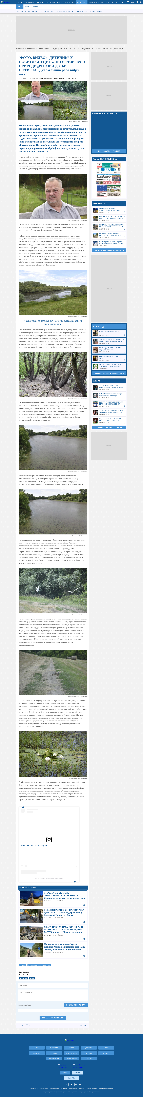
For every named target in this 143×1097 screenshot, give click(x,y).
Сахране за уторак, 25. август (109, 333)
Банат (20, 7)
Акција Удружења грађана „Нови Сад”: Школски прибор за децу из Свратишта (109, 366)
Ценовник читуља (55, 1088)
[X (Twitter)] (71, 1084)
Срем (35, 7)
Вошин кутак (96, 11)
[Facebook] (63, 1084)
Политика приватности (106, 1088)
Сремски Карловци (64, 11)
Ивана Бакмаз (48, 78)
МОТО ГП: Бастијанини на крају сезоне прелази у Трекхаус (109, 395)
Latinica (65, 1073)
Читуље (89, 1058)
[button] (128, 2)
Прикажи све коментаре (52, 1018)
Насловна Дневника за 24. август (109, 180)
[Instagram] (67, 1084)
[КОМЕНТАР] (27, 1025)
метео (20, 11)
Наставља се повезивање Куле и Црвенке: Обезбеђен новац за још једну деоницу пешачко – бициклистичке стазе (53, 950)
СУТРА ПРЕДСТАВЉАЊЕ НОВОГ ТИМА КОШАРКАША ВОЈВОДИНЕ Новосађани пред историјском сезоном (109, 412)
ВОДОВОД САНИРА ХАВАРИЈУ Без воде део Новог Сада (109, 350)
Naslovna (71, 1078)
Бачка (28, 7)
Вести (19, 2)
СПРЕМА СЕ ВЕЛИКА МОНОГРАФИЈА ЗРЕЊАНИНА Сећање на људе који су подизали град (53, 899)
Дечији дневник (72, 1058)
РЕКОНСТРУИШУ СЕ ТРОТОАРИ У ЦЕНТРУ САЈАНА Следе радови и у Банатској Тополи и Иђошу (53, 916)
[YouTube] (75, 1084)
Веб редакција (73, 1088)
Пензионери (81, 11)
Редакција (81, 1088)
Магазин (120, 2)
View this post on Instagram (34, 845)
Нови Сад (69, 2)
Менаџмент (33, 1088)
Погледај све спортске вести (109, 427)
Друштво (50, 2)
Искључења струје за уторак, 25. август (109, 358)
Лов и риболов (54, 1058)
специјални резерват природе (39, 965)
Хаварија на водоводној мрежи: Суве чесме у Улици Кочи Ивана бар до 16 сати (109, 341)
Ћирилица (77, 1073)
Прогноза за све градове (109, 151)
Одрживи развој (96, 2)
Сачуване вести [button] (137, 2)
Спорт (60, 2)
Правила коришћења (92, 1088)
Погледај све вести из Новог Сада (109, 373)
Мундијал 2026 (46, 11)
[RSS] (80, 1084)
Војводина (82, 2)
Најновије (30, 2)
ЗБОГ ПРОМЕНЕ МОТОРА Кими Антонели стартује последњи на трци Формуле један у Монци (109, 387)
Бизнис (40, 2)
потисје (22, 965)
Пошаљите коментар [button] (75, 1005)
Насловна (20, 48)
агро (27, 11)
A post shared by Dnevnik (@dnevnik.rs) (49, 878)
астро (35, 11)
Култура (109, 2)
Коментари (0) (72, 78)
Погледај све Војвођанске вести (109, 250)
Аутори (64, 1088)
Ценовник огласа (43, 1088)
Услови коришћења (24, 1005)
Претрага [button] (141, 2)
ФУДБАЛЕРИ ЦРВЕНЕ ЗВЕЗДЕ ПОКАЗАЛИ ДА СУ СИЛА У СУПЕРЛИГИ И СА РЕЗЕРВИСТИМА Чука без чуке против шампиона (109, 420)
